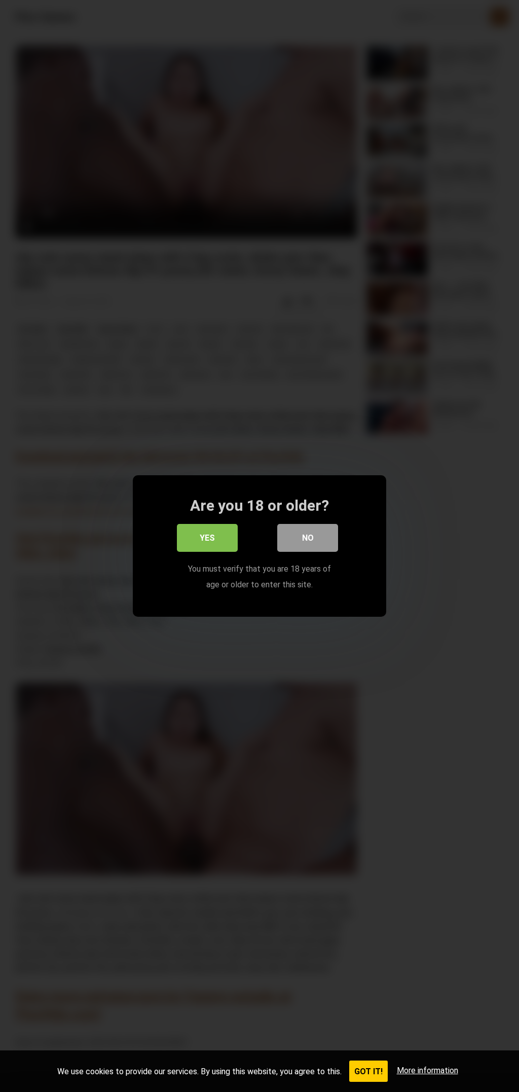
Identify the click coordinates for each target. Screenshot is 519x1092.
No (308, 538)
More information (427, 1070)
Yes (207, 538)
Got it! (368, 1071)
